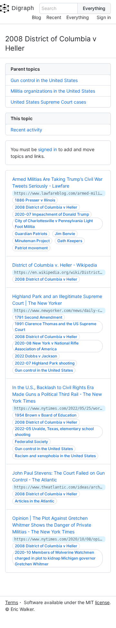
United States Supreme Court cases (48, 102)
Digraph (23, 8)
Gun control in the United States (44, 80)
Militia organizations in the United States (53, 91)
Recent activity (26, 129)
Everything (77, 17)
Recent (53, 17)
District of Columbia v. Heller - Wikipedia (54, 265)
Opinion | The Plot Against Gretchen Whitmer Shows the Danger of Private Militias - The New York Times (51, 524)
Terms (11, 602)
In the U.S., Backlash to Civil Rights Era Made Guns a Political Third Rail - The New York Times (57, 394)
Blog (36, 17)
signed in (47, 149)
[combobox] (58, 8)
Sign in (104, 17)
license (102, 602)
